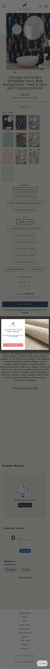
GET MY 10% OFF (13, 345)
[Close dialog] (47, 321)
